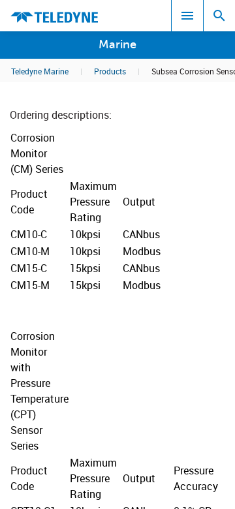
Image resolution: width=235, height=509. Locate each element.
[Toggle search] (219, 15)
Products (110, 71)
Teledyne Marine (40, 71)
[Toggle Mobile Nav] (187, 15)
